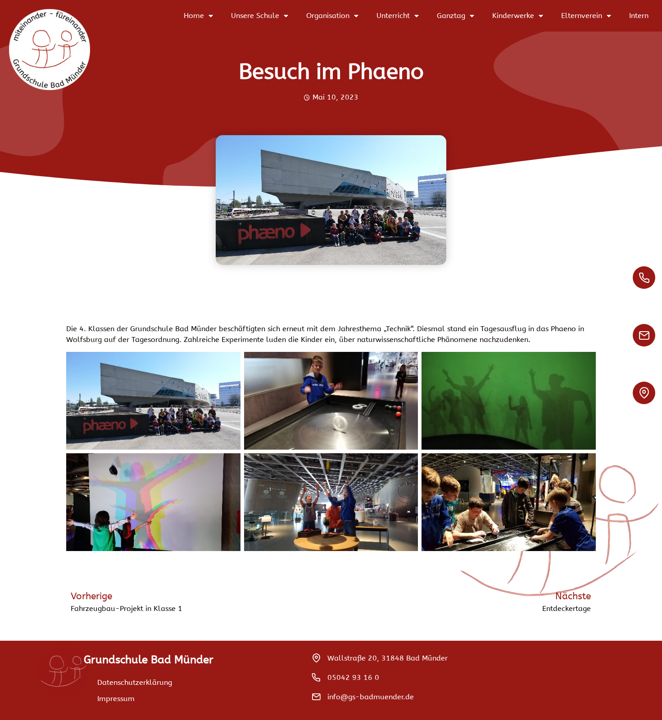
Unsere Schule (255, 15)
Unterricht (393, 15)
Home (194, 15)
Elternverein (581, 15)
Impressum (116, 698)
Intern (638, 15)
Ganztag (451, 15)
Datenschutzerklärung (134, 682)
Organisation (327, 15)
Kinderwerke (513, 15)
